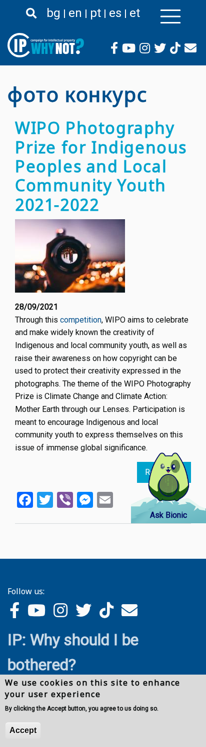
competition (81, 320)
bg (53, 13)
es (115, 13)
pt (95, 13)
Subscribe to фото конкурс (12, 543)
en (75, 13)
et (135, 13)
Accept (23, 730)
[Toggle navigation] (171, 16)
